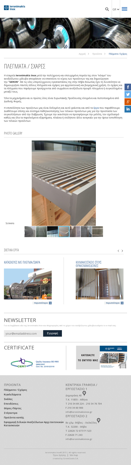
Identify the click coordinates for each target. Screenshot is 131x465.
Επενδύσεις (11, 403)
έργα (96, 107)
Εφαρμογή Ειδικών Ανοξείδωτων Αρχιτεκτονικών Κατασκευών (34, 423)
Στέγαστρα (10, 412)
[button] (7, 183)
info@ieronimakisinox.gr (79, 411)
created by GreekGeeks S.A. (65, 458)
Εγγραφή (52, 333)
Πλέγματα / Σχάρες (15, 389)
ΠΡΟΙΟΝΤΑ (12, 385)
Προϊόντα (97, 53)
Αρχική (82, 53)
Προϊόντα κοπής (14, 417)
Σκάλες (8, 399)
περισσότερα (41, 302)
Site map (74, 455)
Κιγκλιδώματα (12, 394)
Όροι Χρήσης (59, 455)
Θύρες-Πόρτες (12, 408)
